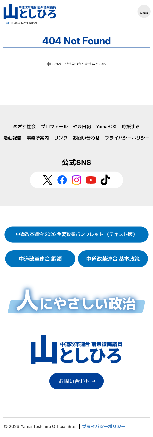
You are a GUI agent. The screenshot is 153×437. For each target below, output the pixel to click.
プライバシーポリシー (127, 138)
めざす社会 (24, 126)
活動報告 (12, 138)
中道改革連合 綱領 (40, 259)
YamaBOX (106, 126)
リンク (61, 138)
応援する (131, 126)
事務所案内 (37, 138)
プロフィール (54, 126)
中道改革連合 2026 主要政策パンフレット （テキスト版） (76, 234)
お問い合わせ (86, 138)
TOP (7, 23)
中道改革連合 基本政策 (113, 259)
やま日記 (82, 126)
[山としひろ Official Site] (30, 11)
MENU (144, 13)
